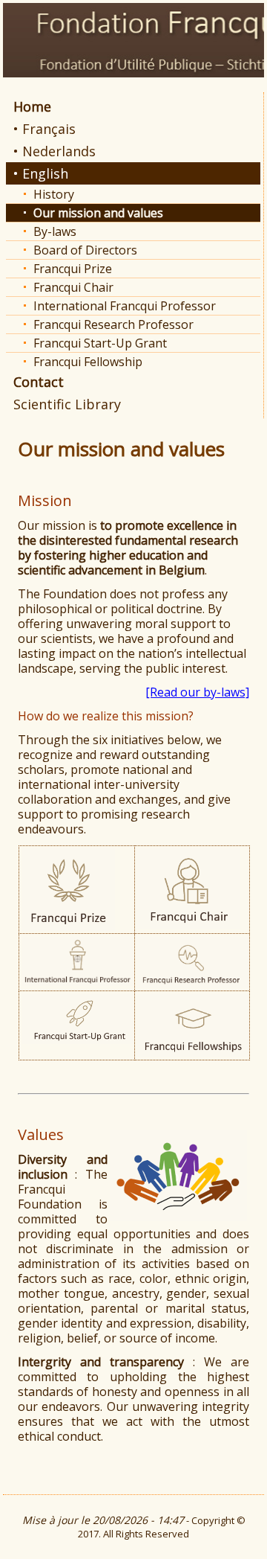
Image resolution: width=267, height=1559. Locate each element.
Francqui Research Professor (113, 324)
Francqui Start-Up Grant (100, 343)
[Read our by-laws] (197, 692)
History (53, 194)
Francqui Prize (72, 268)
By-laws (54, 231)
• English (40, 173)
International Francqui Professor (124, 306)
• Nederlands (54, 151)
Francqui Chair (73, 287)
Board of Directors (85, 250)
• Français (44, 129)
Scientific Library (67, 404)
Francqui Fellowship (87, 361)
